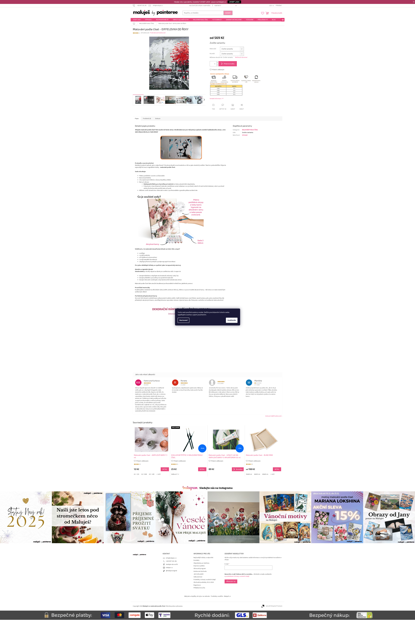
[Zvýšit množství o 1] (217, 62)
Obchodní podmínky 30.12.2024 (204, 582)
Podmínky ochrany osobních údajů (205, 580)
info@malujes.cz (171, 558)
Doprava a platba (199, 566)
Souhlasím (232, 320)
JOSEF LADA (234, 2)
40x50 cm (257, 474)
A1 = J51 (136, 474)
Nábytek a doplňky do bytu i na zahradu (197, 596)
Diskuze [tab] (157, 118)
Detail (164, 469)
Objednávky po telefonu (201, 563)
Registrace (197, 585)
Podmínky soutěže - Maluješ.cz (221, 596)
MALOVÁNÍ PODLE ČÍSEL (250, 130)
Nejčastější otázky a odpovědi (199, 6)
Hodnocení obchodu (200, 571)
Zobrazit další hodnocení (273, 416)
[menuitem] (137, 19)
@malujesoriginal (171, 571)
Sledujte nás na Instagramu (216, 488)
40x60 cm (265, 474)
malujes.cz (169, 567)
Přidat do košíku (229, 64)
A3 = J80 (151, 474)
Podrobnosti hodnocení (157, 33)
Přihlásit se (231, 581)
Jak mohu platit (198, 574)
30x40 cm (249, 474)
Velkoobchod (198, 577)
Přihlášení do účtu (199, 588)
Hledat (228, 13)
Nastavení (183, 320)
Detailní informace (215, 99)
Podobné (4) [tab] (147, 118)
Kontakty (218, 6)
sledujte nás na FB (172, 564)
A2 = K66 (144, 474)
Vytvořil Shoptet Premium (274, 606)
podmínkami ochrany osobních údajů (237, 576)
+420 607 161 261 (171, 561)
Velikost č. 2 (175, 474)
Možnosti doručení (241, 57)
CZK (270, 6)
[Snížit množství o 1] (217, 65)
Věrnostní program (200, 568)
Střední (244, 135)
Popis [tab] (137, 118)
